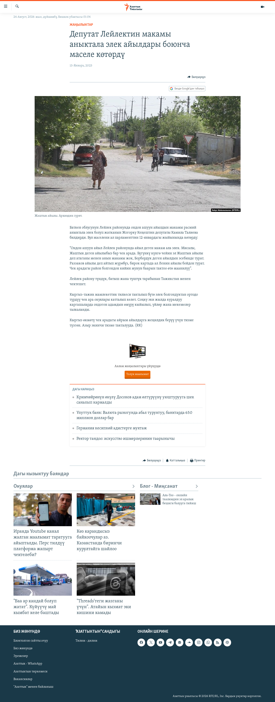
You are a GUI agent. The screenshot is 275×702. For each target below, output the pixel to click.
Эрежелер (20, 656)
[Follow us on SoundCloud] (189, 642)
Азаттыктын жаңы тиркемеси (137, 374)
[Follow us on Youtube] (160, 642)
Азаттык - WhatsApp (27, 663)
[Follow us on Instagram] (198, 642)
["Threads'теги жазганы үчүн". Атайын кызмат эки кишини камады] (106, 579)
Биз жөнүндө (22, 648)
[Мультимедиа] (262, 7)
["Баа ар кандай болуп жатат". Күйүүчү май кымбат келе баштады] (42, 579)
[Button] (196, 77)
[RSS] (217, 642)
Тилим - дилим (86, 640)
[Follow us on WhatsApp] (208, 642)
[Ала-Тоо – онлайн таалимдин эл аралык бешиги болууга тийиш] (150, 499)
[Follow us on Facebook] (141, 642)
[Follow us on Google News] (179, 642)
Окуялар (23, 486)
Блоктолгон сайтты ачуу (30, 640)
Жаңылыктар (81, 25)
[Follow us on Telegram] (170, 642)
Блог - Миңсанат (159, 486)
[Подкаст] (227, 642)
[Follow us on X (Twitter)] (151, 642)
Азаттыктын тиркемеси (30, 671)
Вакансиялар (22, 679)
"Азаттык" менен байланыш (33, 687)
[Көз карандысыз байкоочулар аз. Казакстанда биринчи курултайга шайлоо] (106, 509)
